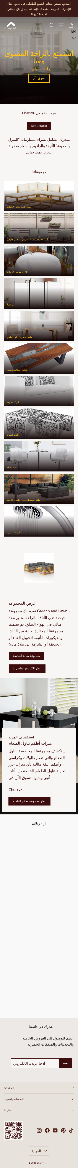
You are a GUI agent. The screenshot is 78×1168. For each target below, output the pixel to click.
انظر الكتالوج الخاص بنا (27, 668)
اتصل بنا (8, 1110)
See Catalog (39, 125)
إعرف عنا (9, 1088)
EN (73, 31)
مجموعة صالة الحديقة (26, 655)
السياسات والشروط (14, 1099)
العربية (36, 1151)
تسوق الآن (39, 78)
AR (74, 38)
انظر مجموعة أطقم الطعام (29, 801)
